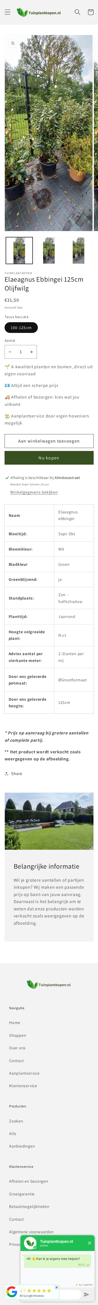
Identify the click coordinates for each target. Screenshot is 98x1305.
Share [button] (16, 773)
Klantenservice (23, 1085)
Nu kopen (49, 458)
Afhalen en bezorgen (28, 1181)
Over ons (17, 1047)
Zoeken (16, 1121)
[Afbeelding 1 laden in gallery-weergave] (19, 250)
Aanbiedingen (22, 1146)
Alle (12, 1133)
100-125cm (21, 327)
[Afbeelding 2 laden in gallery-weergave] (49, 250)
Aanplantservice (24, 1073)
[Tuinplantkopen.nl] (11, 1297)
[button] (7, 12)
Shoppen (17, 1035)
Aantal (10, 340)
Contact (16, 1060)
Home (14, 1022)
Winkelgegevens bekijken (34, 492)
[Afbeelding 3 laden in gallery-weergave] (78, 250)
